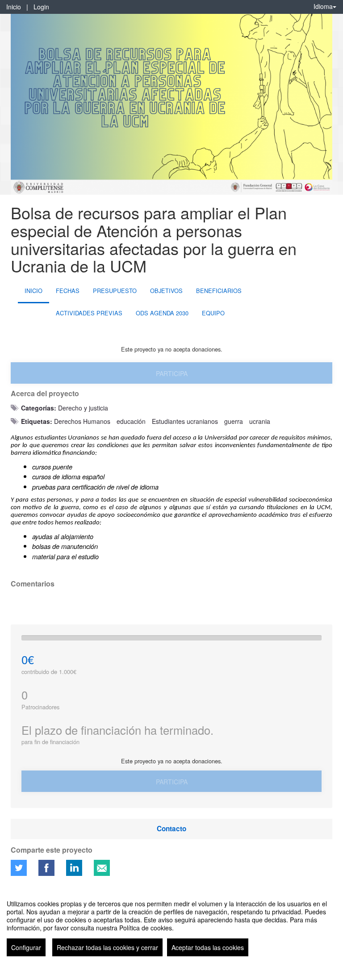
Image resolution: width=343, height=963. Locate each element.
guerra (233, 421)
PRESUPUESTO (115, 290)
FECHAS (67, 290)
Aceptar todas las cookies (208, 947)
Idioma (323, 6)
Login (41, 6)
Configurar (26, 947)
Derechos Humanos (82, 421)
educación (131, 421)
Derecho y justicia (83, 407)
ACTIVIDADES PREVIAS (89, 313)
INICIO (33, 290)
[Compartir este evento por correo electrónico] (102, 868)
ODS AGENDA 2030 (162, 313)
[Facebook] (46, 868)
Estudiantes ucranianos (185, 421)
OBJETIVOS (166, 290)
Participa (172, 373)
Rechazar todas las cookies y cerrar (107, 947)
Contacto (171, 828)
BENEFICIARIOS (219, 290)
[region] (171, 924)
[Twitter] (19, 868)
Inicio (13, 6)
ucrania (259, 421)
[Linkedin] (74, 868)
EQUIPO (213, 313)
